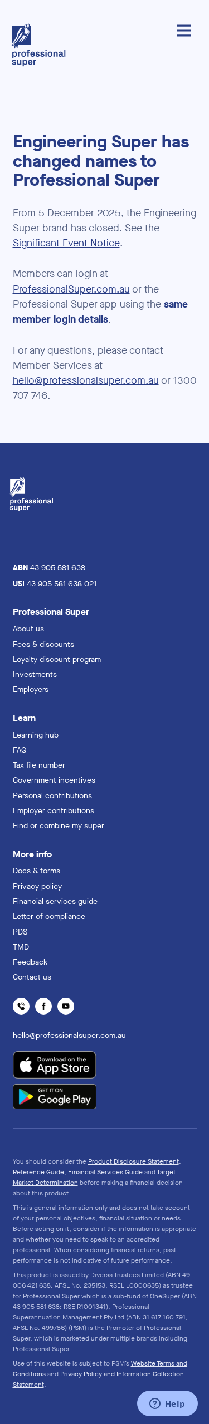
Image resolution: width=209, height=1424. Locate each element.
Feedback (30, 962)
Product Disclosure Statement (133, 1161)
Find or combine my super (58, 825)
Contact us (32, 977)
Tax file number (39, 765)
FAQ (20, 750)
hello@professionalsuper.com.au (86, 380)
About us (28, 629)
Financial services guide (55, 901)
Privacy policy (37, 886)
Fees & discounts (43, 644)
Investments (35, 674)
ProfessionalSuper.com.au (71, 289)
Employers (30, 689)
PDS (20, 932)
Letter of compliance (49, 916)
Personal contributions (52, 795)
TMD (21, 947)
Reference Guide (38, 1172)
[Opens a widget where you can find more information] (167, 1404)
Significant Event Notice (66, 243)
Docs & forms (36, 871)
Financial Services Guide (105, 1172)
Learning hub (36, 735)
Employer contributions (53, 810)
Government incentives (54, 780)
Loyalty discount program (57, 659)
